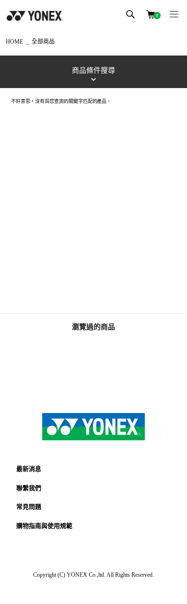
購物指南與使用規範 (44, 525)
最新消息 (28, 468)
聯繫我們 (28, 488)
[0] (150, 13)
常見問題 (28, 506)
